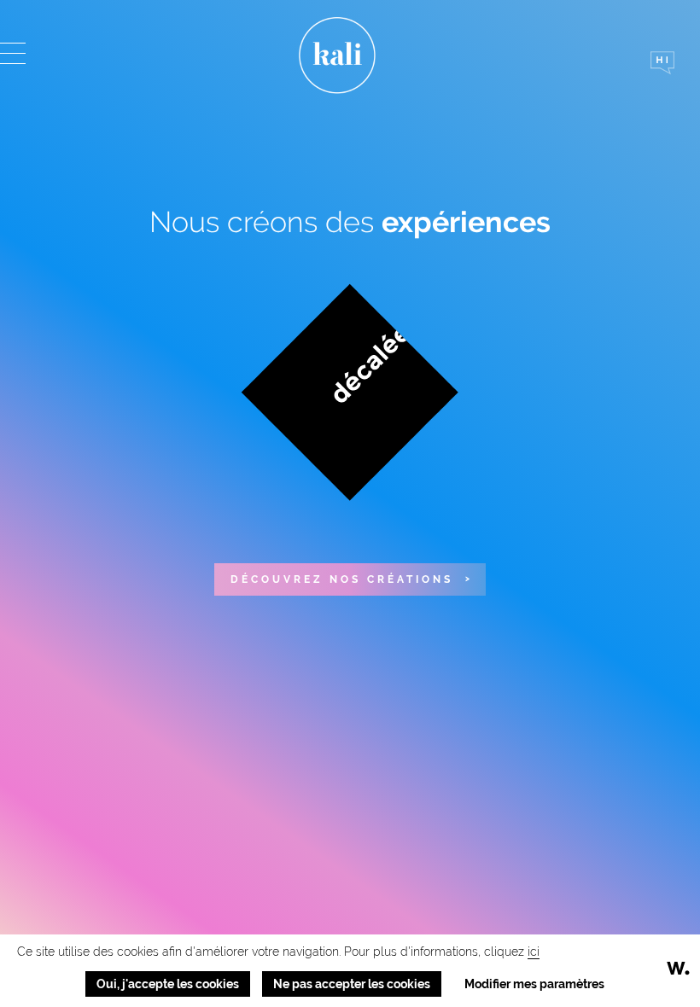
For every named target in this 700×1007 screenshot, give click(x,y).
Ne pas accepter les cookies (351, 984)
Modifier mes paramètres (534, 984)
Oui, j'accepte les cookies (167, 984)
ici (534, 951)
